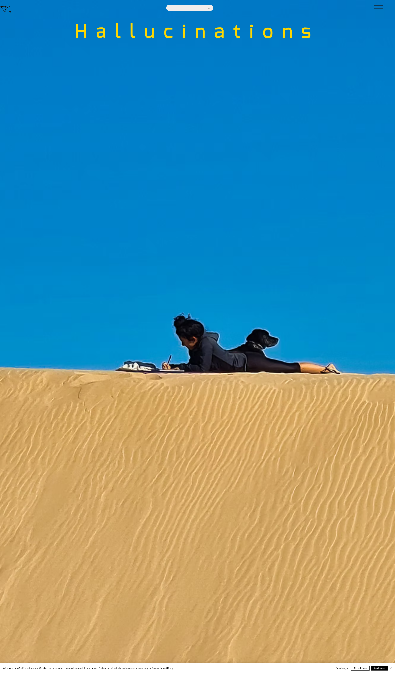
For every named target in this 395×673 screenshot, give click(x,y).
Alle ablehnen (360, 668)
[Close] (391, 668)
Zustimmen (379, 668)
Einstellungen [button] (342, 668)
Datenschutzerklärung (162, 668)
